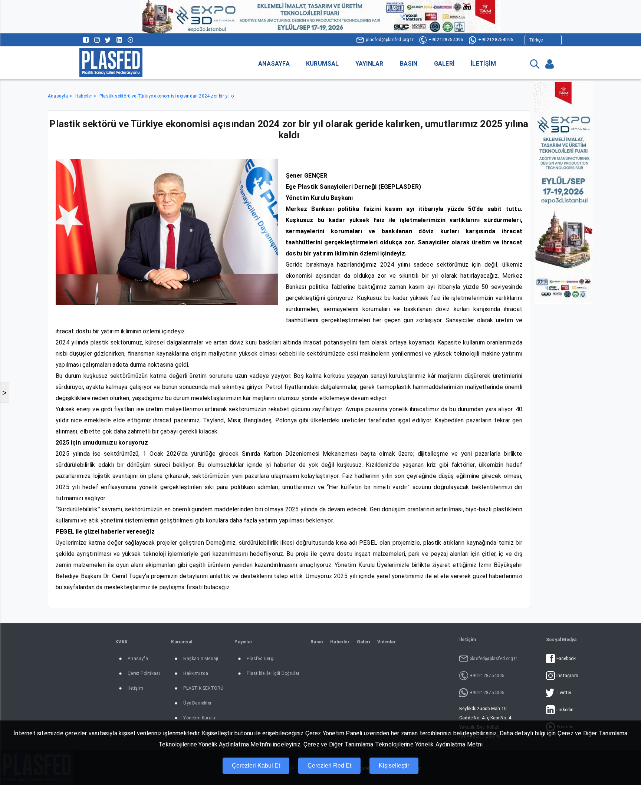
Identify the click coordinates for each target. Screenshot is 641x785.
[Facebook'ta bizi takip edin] (86, 40)
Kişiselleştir (394, 765)
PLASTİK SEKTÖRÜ (203, 688)
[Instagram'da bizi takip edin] (97, 40)
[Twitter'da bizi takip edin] (108, 40)
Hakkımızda (195, 673)
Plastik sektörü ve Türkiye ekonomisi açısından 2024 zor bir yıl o (166, 96)
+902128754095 (446, 39)
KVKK (121, 641)
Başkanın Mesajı (200, 658)
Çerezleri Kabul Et (256, 765)
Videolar (386, 641)
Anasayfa (274, 63)
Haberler (83, 96)
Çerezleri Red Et (329, 765)
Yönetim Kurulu (199, 717)
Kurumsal (322, 63)
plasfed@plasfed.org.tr (389, 39)
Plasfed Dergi (261, 658)
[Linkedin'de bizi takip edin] (119, 40)
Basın (409, 63)
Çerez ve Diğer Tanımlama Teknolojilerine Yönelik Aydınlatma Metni (393, 744)
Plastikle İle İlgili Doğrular (273, 673)
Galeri (444, 63)
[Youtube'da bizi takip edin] (130, 40)
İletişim (483, 63)
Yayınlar (369, 63)
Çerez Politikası (144, 673)
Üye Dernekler (197, 703)
